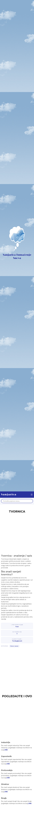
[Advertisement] (17, 532)
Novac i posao (14, 646)
